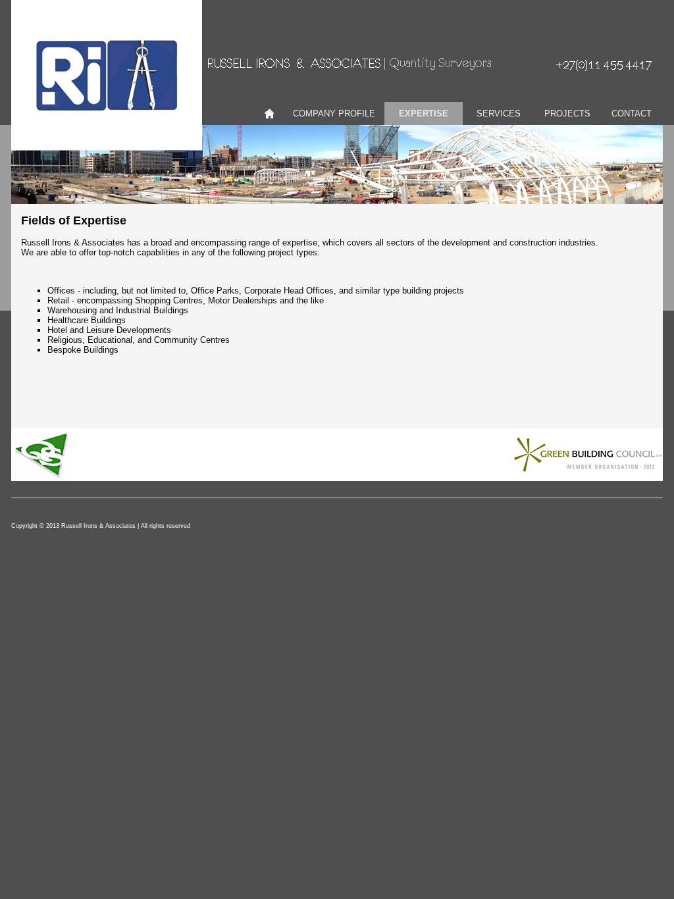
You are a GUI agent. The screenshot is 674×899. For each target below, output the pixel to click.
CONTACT (631, 113)
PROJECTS (567, 113)
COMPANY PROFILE (334, 113)
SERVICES (499, 113)
